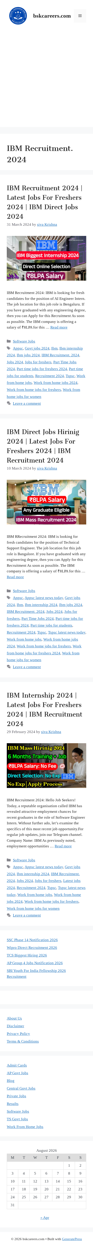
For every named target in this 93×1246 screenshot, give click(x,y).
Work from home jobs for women (33, 908)
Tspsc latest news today (66, 632)
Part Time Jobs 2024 (37, 618)
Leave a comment (27, 403)
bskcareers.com (52, 16)
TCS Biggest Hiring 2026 (27, 955)
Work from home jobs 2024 (55, 383)
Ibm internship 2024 (41, 605)
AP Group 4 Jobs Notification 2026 (35, 963)
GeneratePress (72, 1239)
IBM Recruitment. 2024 (60, 355)
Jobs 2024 (15, 362)
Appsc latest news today (44, 598)
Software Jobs (24, 341)
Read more (58, 327)
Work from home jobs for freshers (34, 390)
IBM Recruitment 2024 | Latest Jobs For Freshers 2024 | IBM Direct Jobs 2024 (44, 200)
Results (13, 1104)
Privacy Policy (18, 1034)
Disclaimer (15, 1026)
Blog (10, 1081)
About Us (14, 1018)
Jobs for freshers (38, 362)
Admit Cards (17, 1065)
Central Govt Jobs (21, 1088)
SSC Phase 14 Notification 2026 (32, 940)
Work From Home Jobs (25, 1127)
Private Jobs (16, 1096)
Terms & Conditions (23, 1041)
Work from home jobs (24, 639)
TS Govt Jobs (17, 1119)
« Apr (44, 1217)
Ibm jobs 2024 (28, 355)
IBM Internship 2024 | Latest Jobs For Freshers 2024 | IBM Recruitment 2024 (44, 707)
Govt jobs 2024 (37, 348)
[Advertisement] (46, 80)
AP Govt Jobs (17, 1073)
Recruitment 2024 (49, 376)
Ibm (54, 348)
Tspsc (70, 376)
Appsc (18, 348)
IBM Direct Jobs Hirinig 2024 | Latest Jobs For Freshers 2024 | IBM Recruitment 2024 (43, 444)
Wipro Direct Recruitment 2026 (32, 947)
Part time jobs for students (51, 625)
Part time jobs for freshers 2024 (42, 369)
